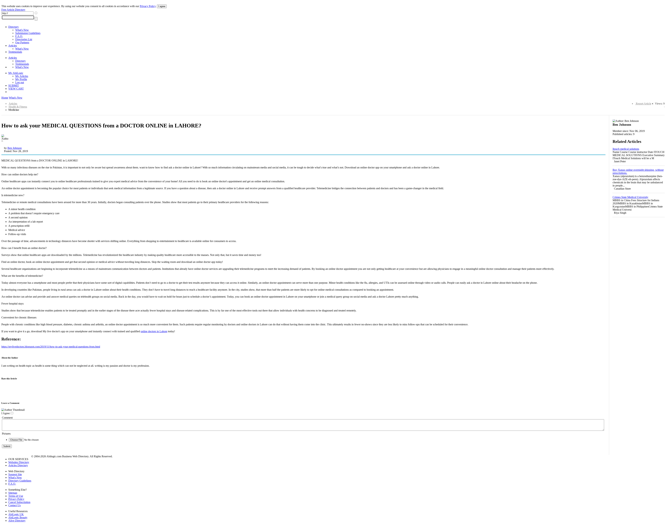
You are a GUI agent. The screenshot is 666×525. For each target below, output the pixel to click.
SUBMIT (13, 85)
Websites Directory (18, 462)
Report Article (643, 103)
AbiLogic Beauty (17, 517)
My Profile (21, 79)
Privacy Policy (148, 6)
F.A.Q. (19, 36)
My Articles (21, 76)
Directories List (23, 39)
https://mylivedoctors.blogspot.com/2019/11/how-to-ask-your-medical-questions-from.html (50, 346)
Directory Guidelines (19, 480)
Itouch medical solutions (626, 148)
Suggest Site (15, 474)
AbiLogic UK (16, 514)
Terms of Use (15, 495)
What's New (22, 29)
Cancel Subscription (19, 502)
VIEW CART (16, 88)
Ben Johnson (14, 148)
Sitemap (12, 492)
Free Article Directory (13, 9)
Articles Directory (18, 465)
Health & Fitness (18, 106)
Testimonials (15, 51)
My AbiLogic (15, 73)
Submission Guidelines (27, 33)
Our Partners (22, 42)
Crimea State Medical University (630, 197)
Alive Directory (16, 520)
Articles (12, 45)
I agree (161, 6)
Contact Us (14, 505)
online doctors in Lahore (154, 331)
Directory (13, 26)
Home (4, 97)
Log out (19, 82)
